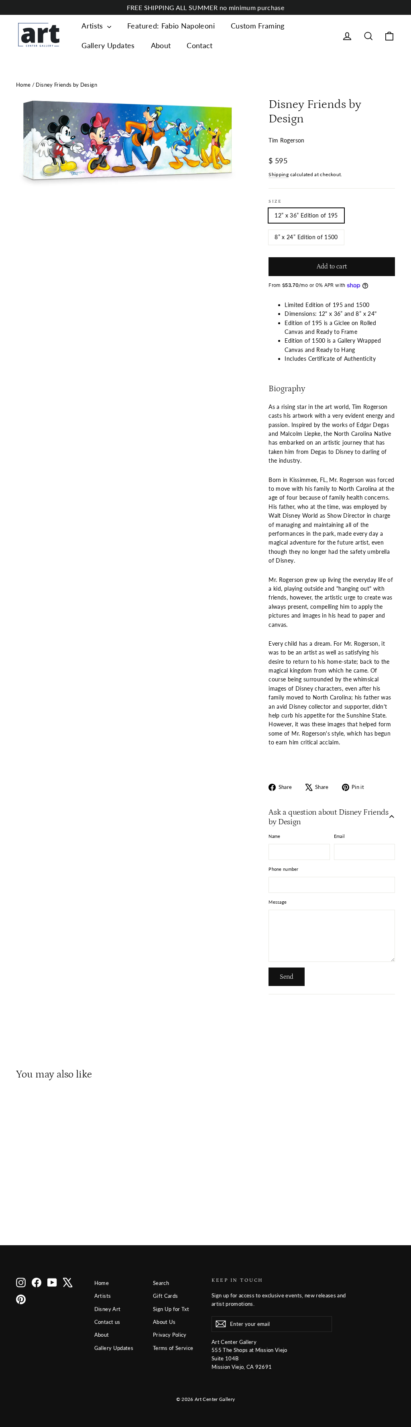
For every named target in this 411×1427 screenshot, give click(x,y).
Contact (199, 45)
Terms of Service (173, 1348)
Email (339, 836)
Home (23, 84)
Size (275, 201)
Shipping (279, 174)
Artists (93, 25)
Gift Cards (165, 1296)
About (161, 45)
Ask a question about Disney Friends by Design (328, 817)
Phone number (283, 869)
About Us (164, 1322)
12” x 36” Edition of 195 (306, 215)
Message (278, 902)
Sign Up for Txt (171, 1309)
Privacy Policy (170, 1334)
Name (274, 836)
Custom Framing (258, 25)
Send (286, 976)
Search (161, 1283)
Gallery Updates (107, 45)
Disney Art (107, 1309)
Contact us (107, 1322)
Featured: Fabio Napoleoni (171, 25)
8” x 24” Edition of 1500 (306, 237)
